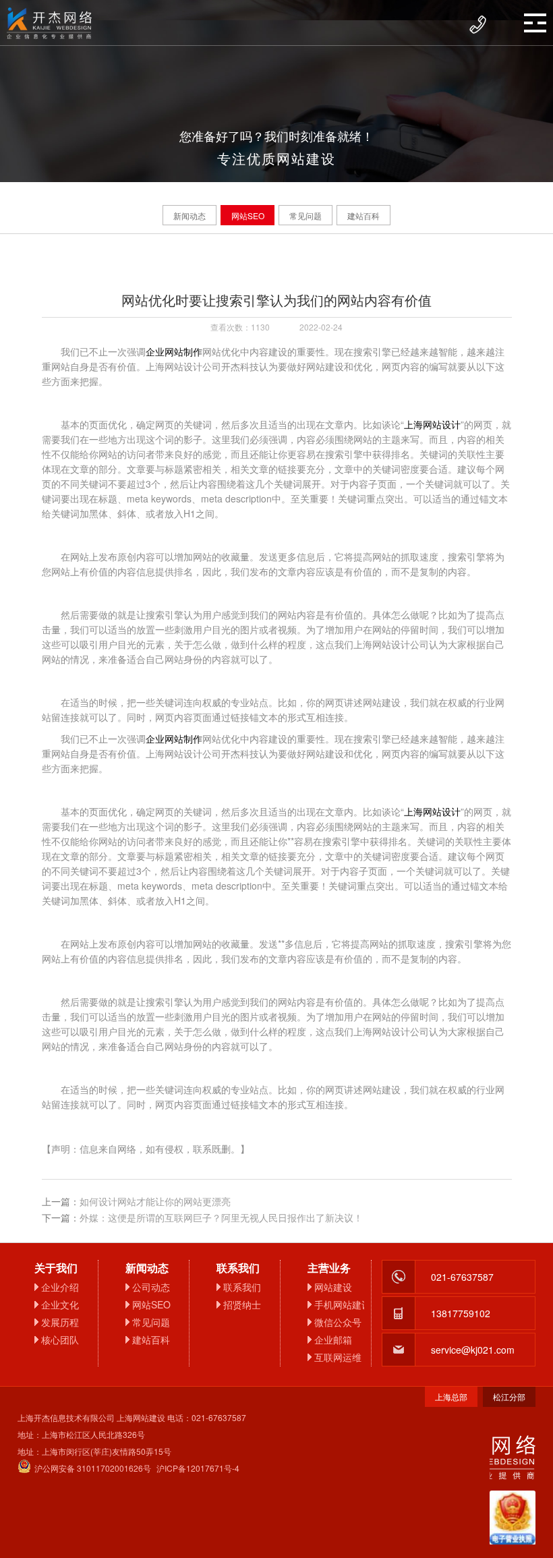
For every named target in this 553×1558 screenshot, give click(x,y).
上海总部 (451, 1396)
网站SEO (247, 215)
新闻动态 (189, 215)
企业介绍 (60, 1287)
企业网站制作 (174, 351)
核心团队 (60, 1339)
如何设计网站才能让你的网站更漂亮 (155, 1201)
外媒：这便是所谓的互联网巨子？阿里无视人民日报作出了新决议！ (221, 1217)
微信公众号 (337, 1322)
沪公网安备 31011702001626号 (92, 1468)
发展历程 (60, 1322)
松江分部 (509, 1396)
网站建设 (333, 1287)
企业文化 (60, 1304)
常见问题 (305, 215)
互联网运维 (337, 1357)
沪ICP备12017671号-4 (197, 1468)
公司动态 (151, 1287)
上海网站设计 (432, 424)
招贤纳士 (242, 1304)
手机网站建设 (339, 1304)
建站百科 (363, 215)
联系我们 (242, 1287)
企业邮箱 (333, 1339)
